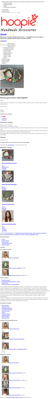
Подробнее (4, 230)
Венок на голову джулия (14, 275)
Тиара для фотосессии (14, 257)
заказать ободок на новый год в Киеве (24, 233)
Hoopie (3, 34)
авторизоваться (11, 144)
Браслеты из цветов (7, 53)
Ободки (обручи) (5, 240)
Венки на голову (11, 46)
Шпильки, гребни (5, 244)
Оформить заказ (5, 10)
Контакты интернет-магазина (9, 7)
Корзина (5, 5)
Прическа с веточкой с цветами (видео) (10, 284)
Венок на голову (18, 397)
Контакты (4, 63)
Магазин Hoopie (11, 43)
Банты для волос (7, 50)
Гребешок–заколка (6, 313)
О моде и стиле (5, 61)
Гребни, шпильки (7, 51)
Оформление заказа (7, 4)
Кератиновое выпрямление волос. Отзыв (11, 281)
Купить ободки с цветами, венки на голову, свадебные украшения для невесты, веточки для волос (23, 1)
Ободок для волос (11, 397)
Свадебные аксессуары (8, 47)
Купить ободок (5, 282)
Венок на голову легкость (14, 387)
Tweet (2, 116)
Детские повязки (7, 54)
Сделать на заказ (5, 58)
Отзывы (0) (4, 119)
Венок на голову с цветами (14, 268)
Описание (4, 118)
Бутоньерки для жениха (8, 49)
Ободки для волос (12, 44)
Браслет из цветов (6, 280)
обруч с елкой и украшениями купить (30, 234)
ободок (1, 234)
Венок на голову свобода (14, 395)
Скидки (5, 57)
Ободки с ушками (7, 56)
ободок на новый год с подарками (11, 234)
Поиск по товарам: (6, 12)
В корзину (2, 110)
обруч (20, 234)
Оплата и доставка (7, 3)
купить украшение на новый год (39, 233)
